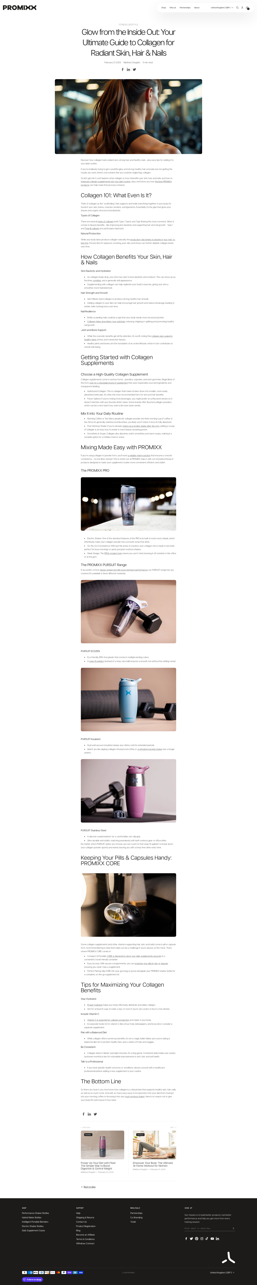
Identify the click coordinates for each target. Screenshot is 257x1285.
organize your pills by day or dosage (151, 963)
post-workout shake (134, 1096)
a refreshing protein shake (149, 749)
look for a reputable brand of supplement (109, 382)
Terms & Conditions (85, 1239)
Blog (78, 1230)
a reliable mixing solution (139, 455)
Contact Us (81, 1221)
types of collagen (106, 221)
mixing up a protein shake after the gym (140, 426)
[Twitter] (134, 69)
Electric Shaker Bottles (33, 1226)
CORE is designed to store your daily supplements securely (134, 956)
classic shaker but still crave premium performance (124, 569)
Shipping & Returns (85, 1217)
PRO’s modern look (113, 553)
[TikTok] (207, 1238)
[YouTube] (212, 1238)
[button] (222, 7)
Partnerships (136, 1213)
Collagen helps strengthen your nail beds (106, 321)
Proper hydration (95, 1004)
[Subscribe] (233, 1228)
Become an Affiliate (85, 1234)
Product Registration (85, 1226)
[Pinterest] (196, 1238)
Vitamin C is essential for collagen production (108, 1020)
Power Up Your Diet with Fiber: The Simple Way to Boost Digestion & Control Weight (98, 1165)
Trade (133, 1221)
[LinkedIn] (128, 69)
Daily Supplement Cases (33, 1230)
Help (78, 1213)
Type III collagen (92, 228)
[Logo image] (19, 7)
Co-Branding (136, 1217)
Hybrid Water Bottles (31, 1217)
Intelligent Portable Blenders (35, 1221)
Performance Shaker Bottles (35, 1213)
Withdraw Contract (85, 1243)
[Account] (242, 7)
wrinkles (97, 280)
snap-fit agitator (96, 661)
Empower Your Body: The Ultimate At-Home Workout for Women (153, 1164)
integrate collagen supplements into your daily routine (105, 181)
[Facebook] (122, 69)
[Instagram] (201, 1238)
